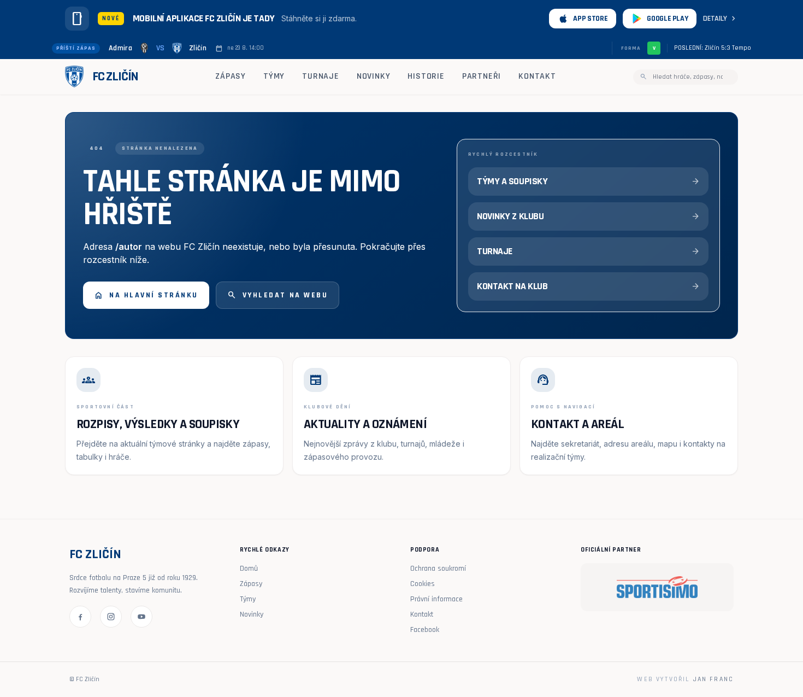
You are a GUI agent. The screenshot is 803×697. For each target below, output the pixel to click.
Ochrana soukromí (438, 568)
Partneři (481, 76)
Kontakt (537, 76)
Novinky (374, 76)
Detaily (720, 18)
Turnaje (320, 76)
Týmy (274, 76)
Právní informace (436, 599)
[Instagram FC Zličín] (111, 617)
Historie (426, 76)
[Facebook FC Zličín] (80, 617)
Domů (249, 568)
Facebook (424, 630)
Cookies (422, 584)
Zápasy (230, 76)
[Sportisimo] (657, 587)
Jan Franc (713, 679)
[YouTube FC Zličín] (141, 617)
